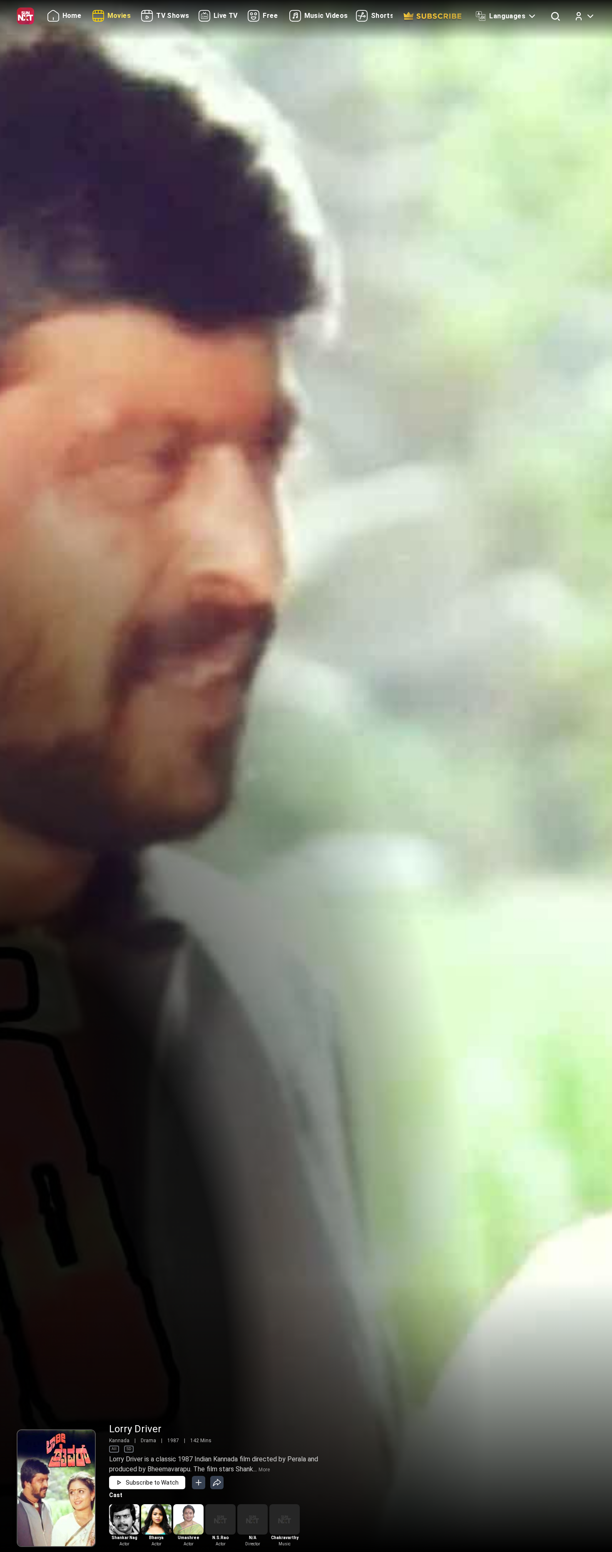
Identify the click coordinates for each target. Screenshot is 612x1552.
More (264, 1470)
